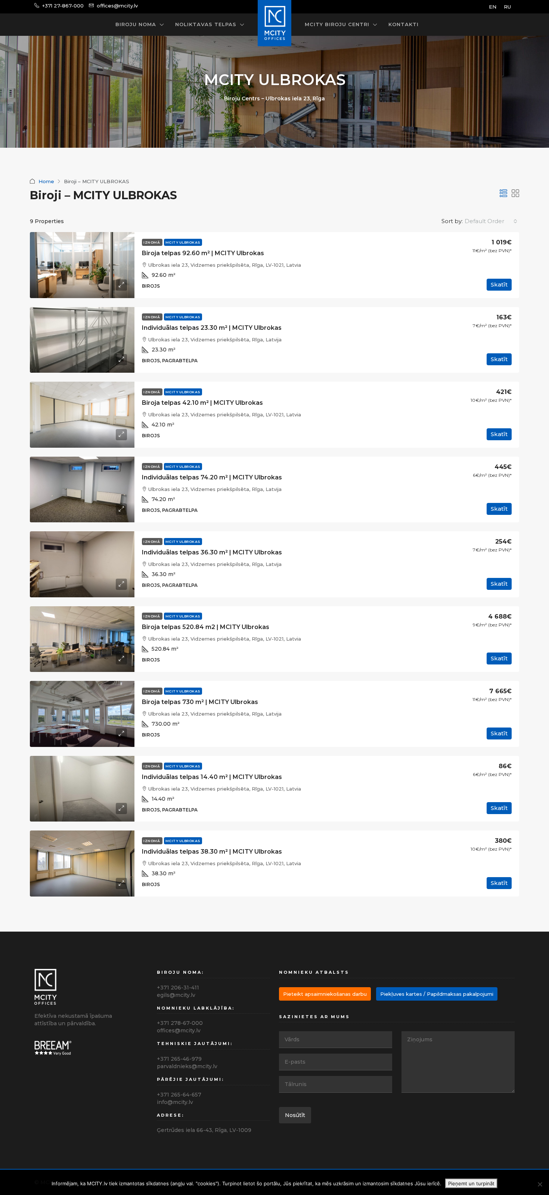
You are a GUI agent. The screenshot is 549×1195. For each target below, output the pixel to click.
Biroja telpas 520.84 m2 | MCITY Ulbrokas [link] (205, 627)
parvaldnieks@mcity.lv (187, 1066)
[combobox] (490, 221)
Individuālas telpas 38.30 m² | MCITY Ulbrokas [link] (212, 851)
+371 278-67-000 (180, 1023)
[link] (82, 265)
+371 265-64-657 (179, 1094)
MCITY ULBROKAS (183, 242)
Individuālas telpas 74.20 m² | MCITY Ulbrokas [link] (212, 477)
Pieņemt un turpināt (471, 1183)
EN (492, 7)
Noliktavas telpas (205, 24)
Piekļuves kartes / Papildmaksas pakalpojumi (436, 994)
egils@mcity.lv (176, 995)
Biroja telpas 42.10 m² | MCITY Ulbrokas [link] (202, 402)
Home (46, 181)
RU (507, 7)
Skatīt (499, 284)
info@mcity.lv (175, 1102)
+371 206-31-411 (178, 987)
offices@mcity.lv (179, 1030)
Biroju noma (135, 24)
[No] (539, 1184)
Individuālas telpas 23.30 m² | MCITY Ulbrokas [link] (212, 327)
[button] (503, 193)
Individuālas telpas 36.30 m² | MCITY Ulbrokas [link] (212, 552)
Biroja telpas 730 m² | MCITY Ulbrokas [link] (200, 702)
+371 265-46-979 (179, 1058)
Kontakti (403, 24)
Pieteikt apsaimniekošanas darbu (325, 994)
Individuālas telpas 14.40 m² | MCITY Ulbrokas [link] (212, 776)
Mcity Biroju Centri (337, 24)
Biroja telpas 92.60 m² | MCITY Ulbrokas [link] (203, 253)
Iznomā (152, 242)
